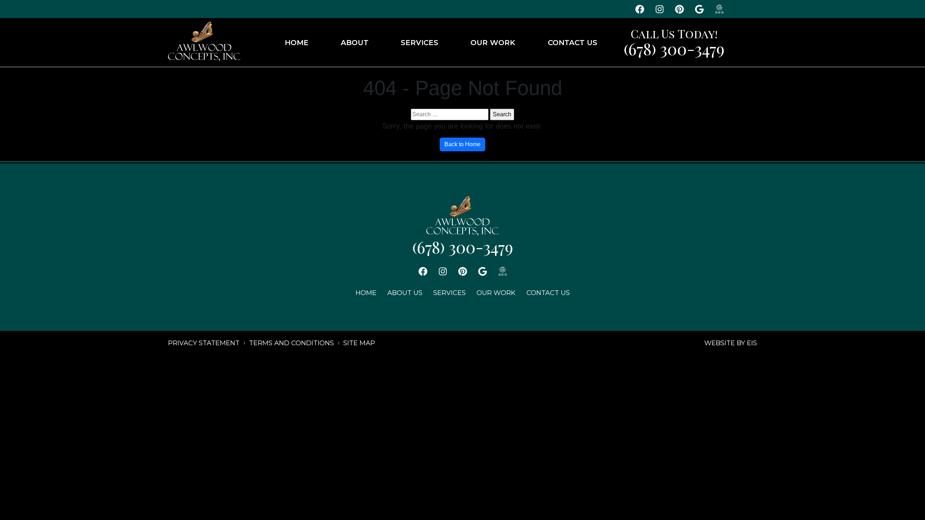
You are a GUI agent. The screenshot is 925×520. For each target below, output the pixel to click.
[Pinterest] (680, 9)
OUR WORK (492, 42)
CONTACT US (572, 42)
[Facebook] (640, 9)
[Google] (699, 9)
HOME (297, 42)
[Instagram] (660, 9)
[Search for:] (450, 114)
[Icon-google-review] (719, 9)
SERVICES (419, 42)
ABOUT (355, 42)
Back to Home (462, 144)
